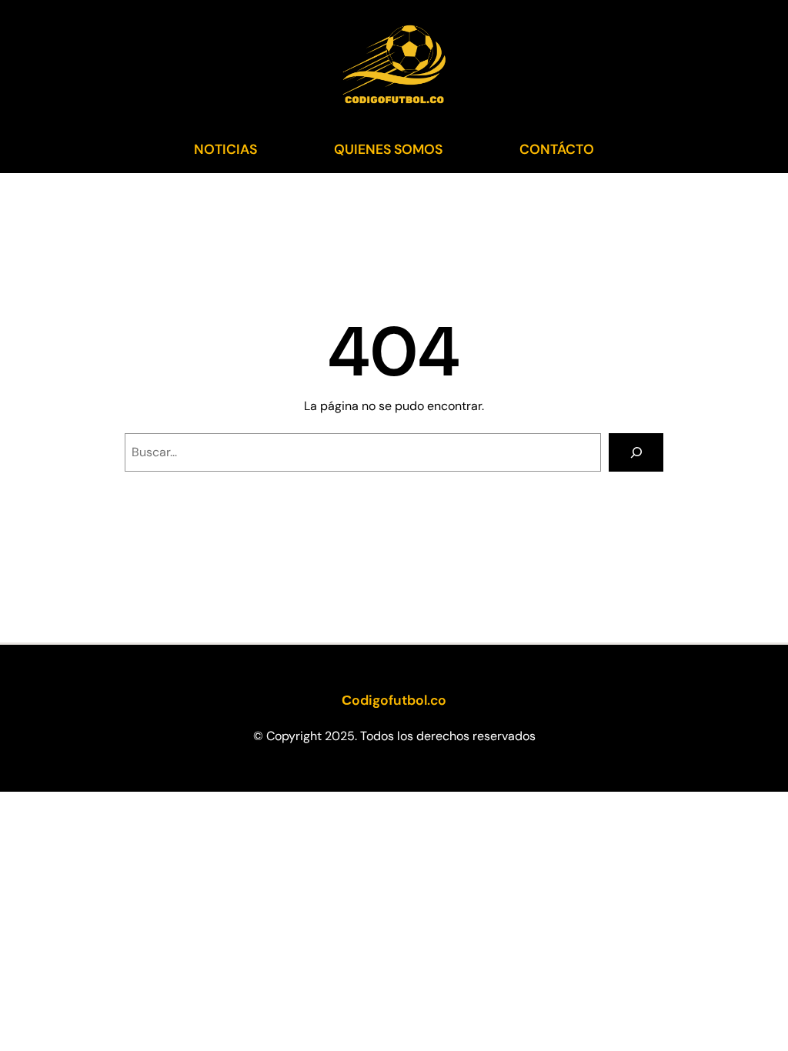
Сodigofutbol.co (394, 700)
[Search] (636, 452)
